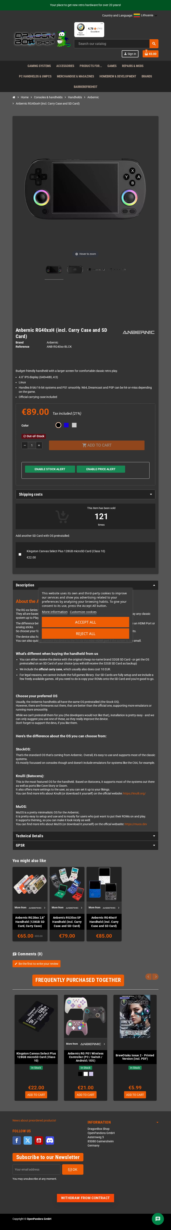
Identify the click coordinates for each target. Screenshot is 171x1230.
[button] (145, 15)
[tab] (85, 494)
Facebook (17, 1140)
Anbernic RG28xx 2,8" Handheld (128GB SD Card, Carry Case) (30, 922)
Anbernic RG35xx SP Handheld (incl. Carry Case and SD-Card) (67, 922)
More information (55, 612)
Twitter (28, 1140)
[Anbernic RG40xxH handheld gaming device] (54, 270)
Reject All (85, 633)
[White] (86, 1074)
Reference (22, 347)
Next (155, 977)
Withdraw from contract (85, 1198)
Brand (20, 342)
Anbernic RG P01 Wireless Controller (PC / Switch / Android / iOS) (86, 1057)
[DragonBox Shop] (42, 39)
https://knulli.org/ (134, 793)
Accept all (85, 622)
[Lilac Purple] (91, 1074)
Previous (148, 977)
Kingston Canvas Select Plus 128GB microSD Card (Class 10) (36, 1057)
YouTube (39, 1140)
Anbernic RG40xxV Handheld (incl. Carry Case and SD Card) (104, 922)
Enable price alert (101, 469)
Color (25, 425)
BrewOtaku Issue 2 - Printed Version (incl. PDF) (135, 1057)
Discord (50, 1140)
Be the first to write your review (36, 963)
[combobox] (116, 43)
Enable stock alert (50, 469)
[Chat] (158, 1219)
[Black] (80, 1074)
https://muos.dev (136, 824)
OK (74, 1169)
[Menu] (101, 24)
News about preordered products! (34, 1120)
